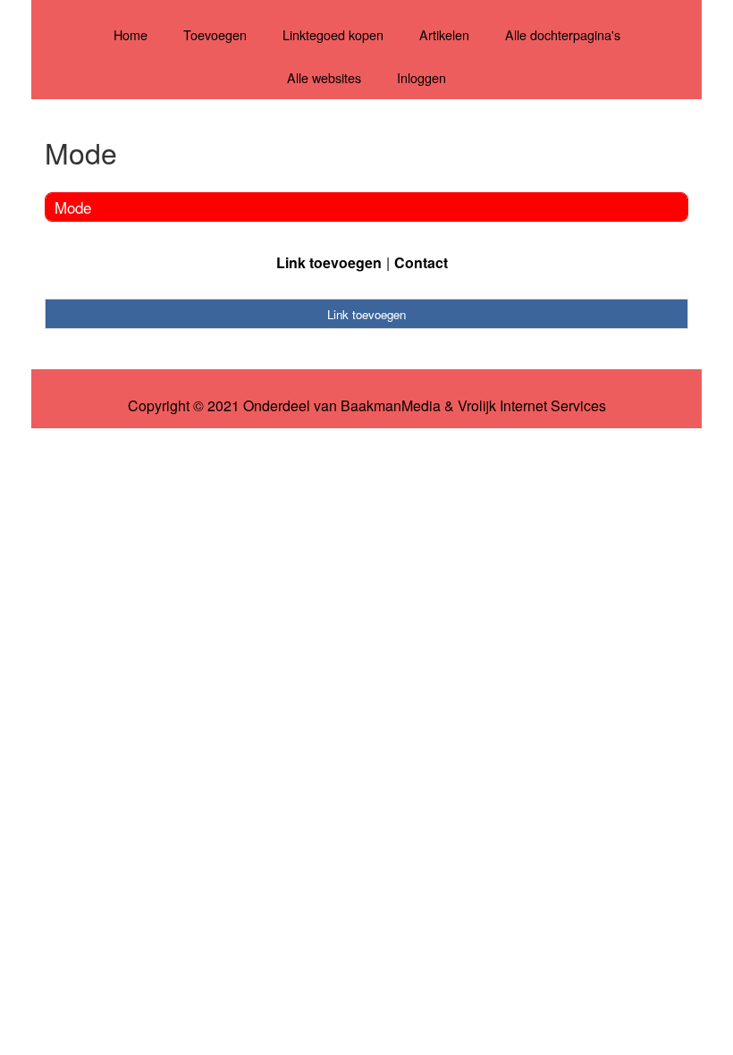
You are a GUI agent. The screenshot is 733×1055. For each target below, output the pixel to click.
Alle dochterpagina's (562, 34)
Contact (421, 262)
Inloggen (421, 77)
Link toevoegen (329, 262)
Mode (73, 207)
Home (130, 34)
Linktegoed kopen (332, 34)
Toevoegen (215, 34)
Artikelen (444, 34)
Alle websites (324, 77)
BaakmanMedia (391, 406)
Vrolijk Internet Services (532, 406)
